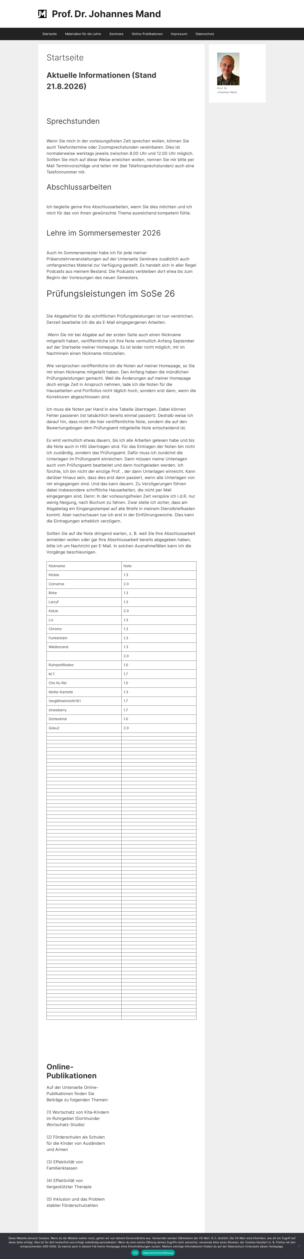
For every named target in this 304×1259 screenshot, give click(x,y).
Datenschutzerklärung (158, 1252)
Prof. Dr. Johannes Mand (106, 13)
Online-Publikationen (147, 34)
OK (135, 1252)
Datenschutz (205, 34)
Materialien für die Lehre (83, 34)
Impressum (179, 34)
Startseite (49, 34)
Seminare (116, 34)
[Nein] (299, 1246)
